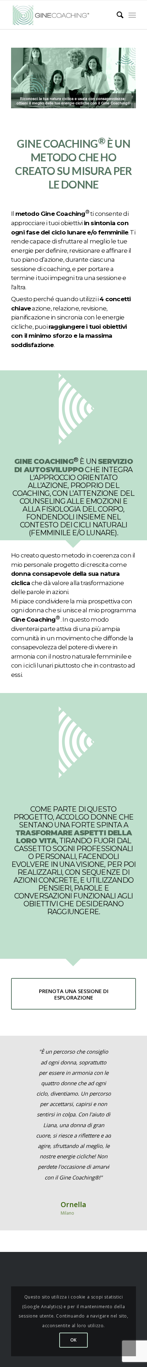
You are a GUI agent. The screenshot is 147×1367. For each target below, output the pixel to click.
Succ (120, 1057)
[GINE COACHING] (54, 15)
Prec (27, 1057)
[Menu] (132, 15)
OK (73, 1340)
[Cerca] (116, 15)
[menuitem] (116, 15)
